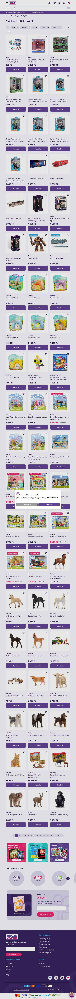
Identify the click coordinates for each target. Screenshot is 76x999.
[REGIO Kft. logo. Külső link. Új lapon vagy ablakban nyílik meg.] (18, 493)
